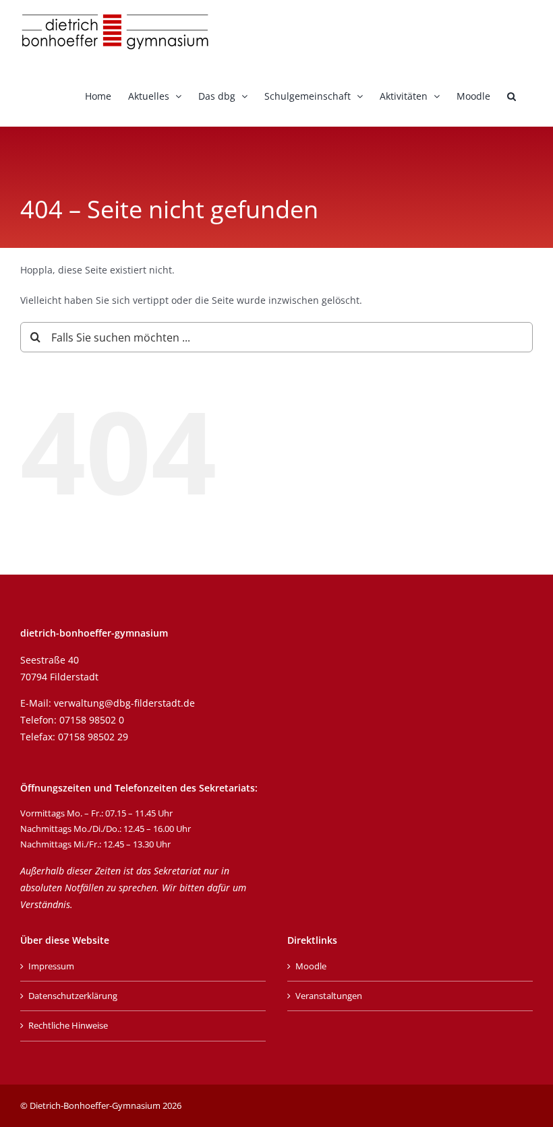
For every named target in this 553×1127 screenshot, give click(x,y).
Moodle (310, 966)
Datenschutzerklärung (72, 996)
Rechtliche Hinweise (68, 1025)
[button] (511, 95)
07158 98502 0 (91, 719)
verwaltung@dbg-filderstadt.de (124, 703)
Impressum (51, 966)
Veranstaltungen (328, 996)
